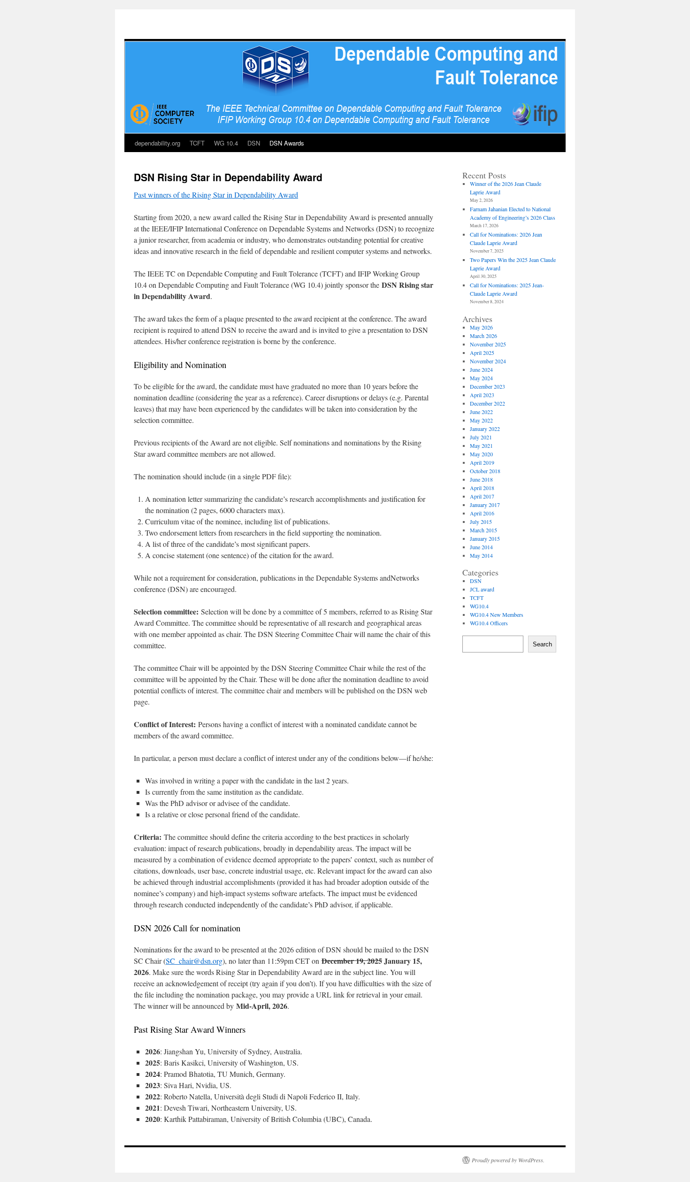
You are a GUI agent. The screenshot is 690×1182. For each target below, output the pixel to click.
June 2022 (481, 411)
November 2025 (488, 344)
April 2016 (482, 513)
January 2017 (485, 504)
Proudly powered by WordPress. (508, 1160)
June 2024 (481, 369)
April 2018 (482, 487)
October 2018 (485, 471)
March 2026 (483, 335)
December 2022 (487, 403)
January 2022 (485, 428)
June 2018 (481, 479)
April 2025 (482, 352)
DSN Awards (286, 142)
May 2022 (481, 420)
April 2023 (482, 395)
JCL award (482, 589)
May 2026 (481, 327)
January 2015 (485, 538)
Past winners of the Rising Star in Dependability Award (216, 195)
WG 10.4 (226, 142)
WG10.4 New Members (496, 614)
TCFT (197, 142)
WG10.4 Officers (489, 623)
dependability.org (157, 142)
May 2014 (481, 555)
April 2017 (482, 496)
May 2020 (481, 454)
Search (542, 644)
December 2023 (487, 386)
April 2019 (482, 462)
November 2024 (488, 361)
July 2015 (481, 521)
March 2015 (483, 530)
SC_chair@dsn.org (194, 961)
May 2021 (481, 445)
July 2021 (481, 437)
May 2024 (481, 378)
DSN (253, 142)
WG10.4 (479, 606)
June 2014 (481, 547)
